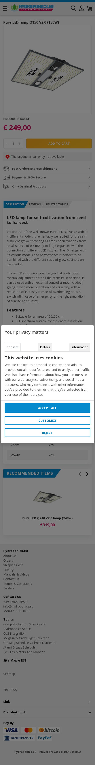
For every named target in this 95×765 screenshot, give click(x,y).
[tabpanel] (47, 376)
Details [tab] (45, 347)
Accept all (47, 408)
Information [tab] (79, 347)
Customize (47, 420)
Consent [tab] (13, 347)
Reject (47, 433)
